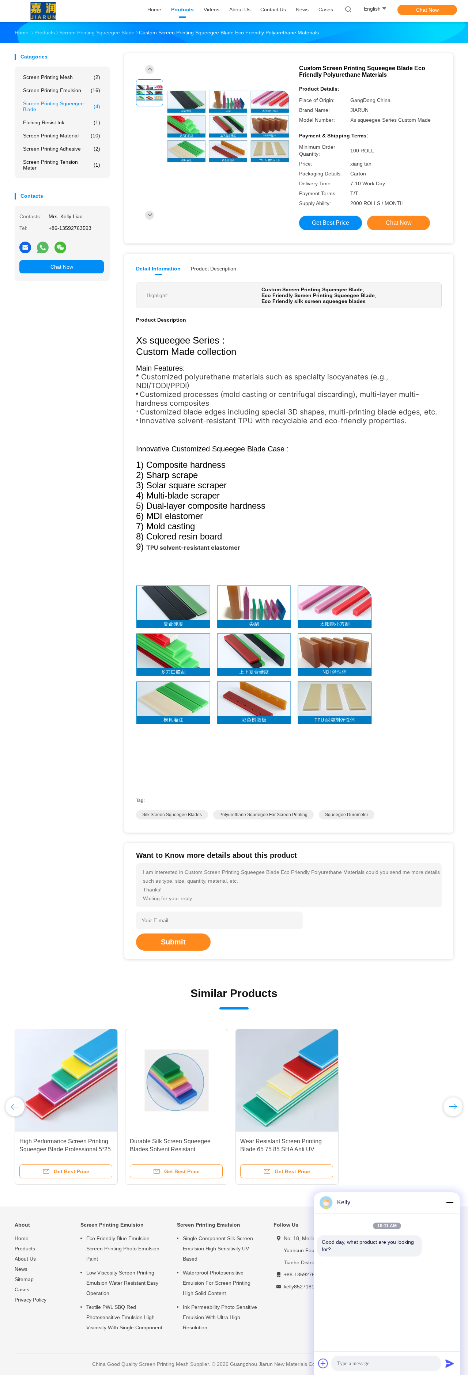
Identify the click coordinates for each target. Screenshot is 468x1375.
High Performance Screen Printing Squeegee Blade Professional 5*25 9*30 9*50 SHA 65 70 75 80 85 (65, 1149)
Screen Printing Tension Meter (61, 165)
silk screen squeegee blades (172, 814)
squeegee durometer (346, 814)
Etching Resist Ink (61, 122)
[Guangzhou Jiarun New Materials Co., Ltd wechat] (60, 247)
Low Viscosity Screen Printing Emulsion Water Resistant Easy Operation (122, 1283)
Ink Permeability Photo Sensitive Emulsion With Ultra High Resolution (220, 1317)
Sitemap (24, 1279)
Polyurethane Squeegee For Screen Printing (263, 814)
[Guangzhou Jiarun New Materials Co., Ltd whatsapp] (43, 247)
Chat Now (427, 10)
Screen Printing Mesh (61, 77)
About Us (25, 1259)
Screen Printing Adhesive (61, 149)
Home (22, 1238)
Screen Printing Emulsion (61, 90)
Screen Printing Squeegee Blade (61, 106)
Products (25, 1248)
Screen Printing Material (61, 136)
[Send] (450, 1363)
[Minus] (449, 1202)
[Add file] (323, 1363)
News (21, 1269)
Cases (22, 1289)
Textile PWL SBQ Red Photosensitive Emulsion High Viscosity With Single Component (124, 1317)
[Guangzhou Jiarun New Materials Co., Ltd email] (25, 247)
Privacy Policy (30, 1300)
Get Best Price (330, 223)
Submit (173, 942)
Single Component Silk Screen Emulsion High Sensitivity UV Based (218, 1248)
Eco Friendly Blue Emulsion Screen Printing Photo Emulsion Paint (122, 1248)
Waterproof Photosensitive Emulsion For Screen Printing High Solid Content (216, 1283)
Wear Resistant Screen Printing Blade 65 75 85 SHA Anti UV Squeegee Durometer (281, 1149)
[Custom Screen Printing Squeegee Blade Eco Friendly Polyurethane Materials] (228, 126)
